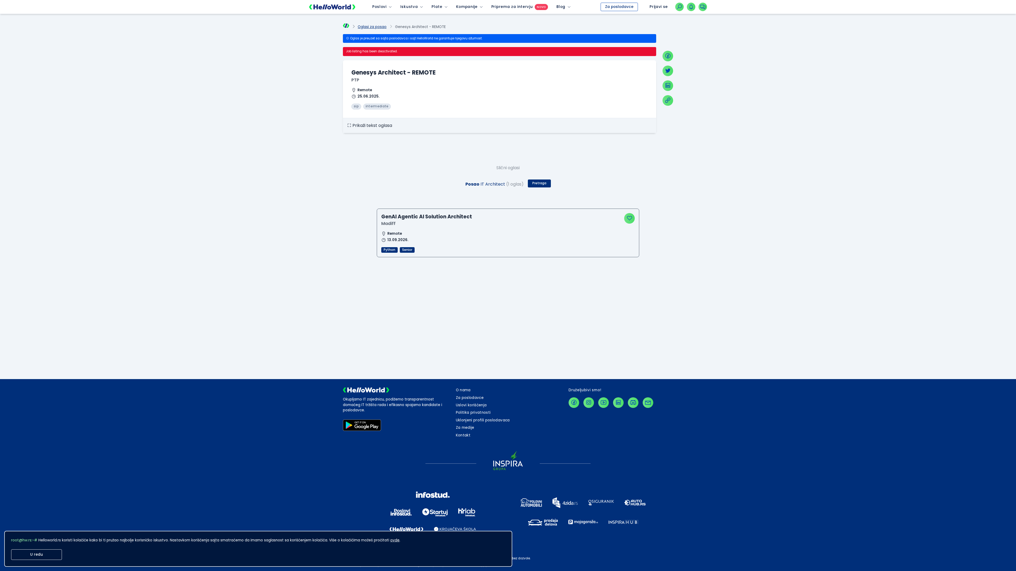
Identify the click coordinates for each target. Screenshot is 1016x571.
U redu (36, 554)
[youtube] (603, 402)
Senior (407, 250)
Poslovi (379, 6)
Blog (560, 6)
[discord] (633, 402)
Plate (437, 6)
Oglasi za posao (372, 26)
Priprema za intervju (512, 6)
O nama (463, 390)
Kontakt (463, 435)
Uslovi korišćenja (471, 405)
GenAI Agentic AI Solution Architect (426, 216)
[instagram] (588, 402)
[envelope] (648, 402)
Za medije (465, 427)
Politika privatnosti (473, 412)
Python (389, 250)
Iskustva (409, 6)
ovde (395, 540)
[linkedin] (668, 85)
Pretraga (539, 183)
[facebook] (668, 56)
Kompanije (467, 6)
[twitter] (668, 71)
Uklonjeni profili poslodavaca (483, 420)
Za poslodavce (619, 6)
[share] (668, 100)
